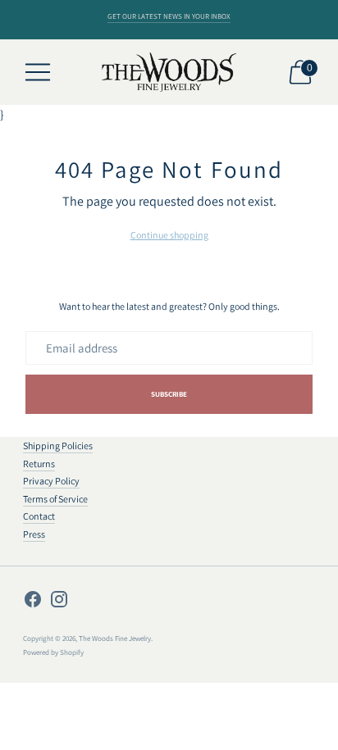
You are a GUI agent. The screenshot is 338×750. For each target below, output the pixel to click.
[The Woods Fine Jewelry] (169, 72)
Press (34, 534)
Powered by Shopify (53, 652)
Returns (39, 463)
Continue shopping (169, 235)
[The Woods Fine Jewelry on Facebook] (33, 601)
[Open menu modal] (38, 72)
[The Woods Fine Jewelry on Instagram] (59, 601)
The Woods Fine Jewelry (115, 638)
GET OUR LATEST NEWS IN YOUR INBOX (169, 16)
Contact (39, 516)
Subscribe (169, 394)
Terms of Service (55, 499)
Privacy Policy (51, 481)
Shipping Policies (58, 445)
